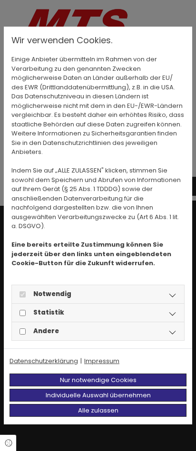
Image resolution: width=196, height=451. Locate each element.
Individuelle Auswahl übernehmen (98, 395)
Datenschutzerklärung (44, 360)
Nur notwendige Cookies (98, 379)
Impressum (101, 360)
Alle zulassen (98, 410)
